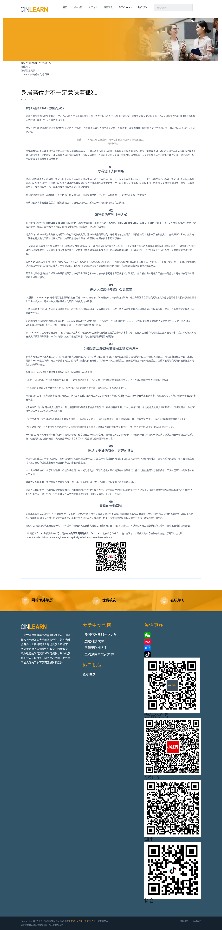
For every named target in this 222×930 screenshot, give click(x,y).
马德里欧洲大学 (96, 648)
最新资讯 (108, 7)
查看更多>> (91, 674)
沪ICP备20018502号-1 (81, 921)
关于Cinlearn (125, 7)
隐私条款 (184, 921)
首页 (65, 7)
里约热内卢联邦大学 (99, 654)
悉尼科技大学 (94, 641)
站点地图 (197, 921)
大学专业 (93, 7)
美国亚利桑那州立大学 (101, 635)
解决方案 (78, 7)
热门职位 (142, 7)
